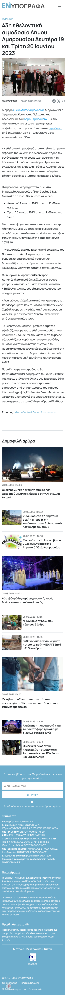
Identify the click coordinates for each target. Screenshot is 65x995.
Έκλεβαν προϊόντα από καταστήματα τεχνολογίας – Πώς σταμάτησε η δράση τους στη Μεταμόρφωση (30, 703)
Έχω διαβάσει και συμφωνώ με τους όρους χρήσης (32, 806)
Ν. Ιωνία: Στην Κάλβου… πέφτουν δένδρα (38, 622)
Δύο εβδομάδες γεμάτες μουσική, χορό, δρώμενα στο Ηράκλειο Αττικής (27, 600)
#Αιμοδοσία (22, 412)
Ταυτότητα (9, 816)
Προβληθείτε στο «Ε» (15, 924)
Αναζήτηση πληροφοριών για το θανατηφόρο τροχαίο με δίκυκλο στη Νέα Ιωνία (42, 729)
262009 (32, 963)
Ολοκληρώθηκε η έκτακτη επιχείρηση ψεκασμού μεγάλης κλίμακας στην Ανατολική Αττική (31, 493)
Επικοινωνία (35, 989)
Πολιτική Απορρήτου (14, 989)
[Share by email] (63, 101)
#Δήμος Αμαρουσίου (43, 412)
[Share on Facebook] (54, 101)
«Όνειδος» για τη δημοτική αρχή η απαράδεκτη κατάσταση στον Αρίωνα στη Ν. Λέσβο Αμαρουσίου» (43, 521)
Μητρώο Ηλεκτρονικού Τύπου (32, 949)
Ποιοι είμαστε (11, 872)
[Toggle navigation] (59, 5)
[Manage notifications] (8, 986)
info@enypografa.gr (22, 841)
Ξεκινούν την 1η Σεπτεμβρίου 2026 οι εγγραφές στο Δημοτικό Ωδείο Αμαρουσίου (42, 543)
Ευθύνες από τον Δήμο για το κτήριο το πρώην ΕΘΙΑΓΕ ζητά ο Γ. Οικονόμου (42, 644)
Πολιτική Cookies (30, 982)
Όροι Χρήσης (9, 982)
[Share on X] (58, 101)
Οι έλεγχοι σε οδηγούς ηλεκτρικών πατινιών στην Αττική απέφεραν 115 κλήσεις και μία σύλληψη (41, 751)
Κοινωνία (7, 18)
